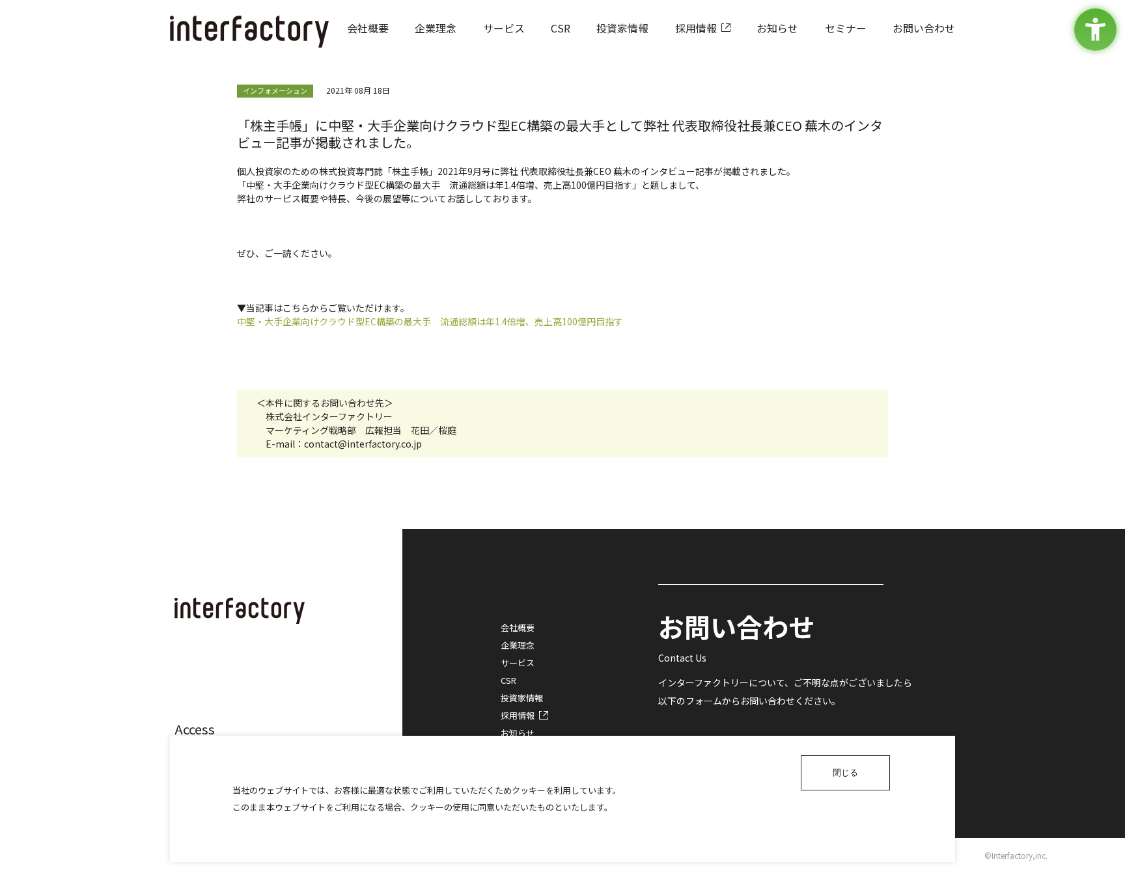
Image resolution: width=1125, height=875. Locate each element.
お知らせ (518, 733)
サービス (518, 662)
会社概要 (518, 627)
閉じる (845, 772)
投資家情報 (522, 698)
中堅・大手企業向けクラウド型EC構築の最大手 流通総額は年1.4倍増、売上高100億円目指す (430, 321)
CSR (508, 680)
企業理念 (518, 645)
